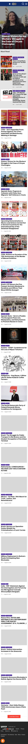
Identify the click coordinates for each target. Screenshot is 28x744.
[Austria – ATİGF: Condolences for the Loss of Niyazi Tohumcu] (14, 336)
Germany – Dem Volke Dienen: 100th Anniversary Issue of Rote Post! (13, 707)
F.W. (2, 138)
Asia (14, 90)
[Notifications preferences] (3, 741)
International (21, 57)
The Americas (9, 127)
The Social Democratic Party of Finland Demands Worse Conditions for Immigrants (13, 407)
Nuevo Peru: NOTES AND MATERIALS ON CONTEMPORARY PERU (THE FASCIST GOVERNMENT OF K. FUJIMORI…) (14, 620)
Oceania (3, 736)
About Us (7, 731)
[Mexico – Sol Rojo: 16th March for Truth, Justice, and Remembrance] (14, 485)
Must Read (23, 90)
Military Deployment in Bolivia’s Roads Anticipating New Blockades (13, 558)
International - (4, 734)
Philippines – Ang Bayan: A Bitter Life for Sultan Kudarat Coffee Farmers (13, 377)
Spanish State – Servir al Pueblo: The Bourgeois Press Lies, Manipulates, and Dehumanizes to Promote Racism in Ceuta (13, 319)
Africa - (20, 734)
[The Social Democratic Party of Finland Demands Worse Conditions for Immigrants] (14, 393)
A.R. (2, 47)
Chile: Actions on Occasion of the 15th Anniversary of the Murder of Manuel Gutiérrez (14, 256)
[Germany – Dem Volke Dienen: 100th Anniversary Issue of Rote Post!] (14, 693)
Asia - (16, 734)
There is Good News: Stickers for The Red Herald (19, 62)
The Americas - (11, 734)
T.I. (1, 231)
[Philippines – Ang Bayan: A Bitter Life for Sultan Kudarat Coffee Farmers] (14, 363)
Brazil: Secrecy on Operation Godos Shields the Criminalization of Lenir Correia (13, 528)
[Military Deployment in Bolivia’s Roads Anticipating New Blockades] (14, 544)
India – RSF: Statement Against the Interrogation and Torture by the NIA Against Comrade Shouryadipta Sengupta (13, 589)
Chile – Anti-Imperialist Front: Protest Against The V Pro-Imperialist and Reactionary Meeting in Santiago (12, 132)
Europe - (24, 734)
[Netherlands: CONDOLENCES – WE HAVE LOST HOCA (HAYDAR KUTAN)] (14, 455)
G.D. (13, 87)
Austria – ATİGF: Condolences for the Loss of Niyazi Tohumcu (14, 348)
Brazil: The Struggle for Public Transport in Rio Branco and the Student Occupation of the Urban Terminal (14, 438)
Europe (8, 33)
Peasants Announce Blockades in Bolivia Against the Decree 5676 (14, 678)
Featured (4, 33)
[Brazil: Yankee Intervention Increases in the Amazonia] (14, 637)
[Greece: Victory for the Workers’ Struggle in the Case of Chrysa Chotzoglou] (14, 27)
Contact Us (15, 731)
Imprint (17, 728)
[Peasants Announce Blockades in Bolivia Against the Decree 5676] (14, 665)
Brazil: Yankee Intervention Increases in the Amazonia (11, 650)
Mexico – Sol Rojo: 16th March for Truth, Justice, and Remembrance (14, 498)
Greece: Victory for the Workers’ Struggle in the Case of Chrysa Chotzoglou (14, 40)
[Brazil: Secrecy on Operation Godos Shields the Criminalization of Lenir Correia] (14, 514)
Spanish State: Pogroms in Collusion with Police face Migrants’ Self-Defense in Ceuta (13, 193)
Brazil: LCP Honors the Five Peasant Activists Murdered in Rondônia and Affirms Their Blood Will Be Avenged (12, 287)
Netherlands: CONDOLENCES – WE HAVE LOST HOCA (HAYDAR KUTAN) (13, 468)
